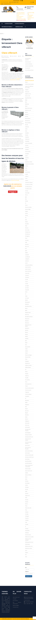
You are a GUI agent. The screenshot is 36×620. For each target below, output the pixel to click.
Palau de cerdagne (28, 355)
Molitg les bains (28, 312)
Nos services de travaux (7, 26)
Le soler (26, 279)
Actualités (14, 598)
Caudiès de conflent (28, 161)
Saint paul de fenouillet (29, 455)
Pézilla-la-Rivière (28, 367)
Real (26, 406)
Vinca (26, 550)
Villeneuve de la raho (29, 546)
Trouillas (26, 524)
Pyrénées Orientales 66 (5, 57)
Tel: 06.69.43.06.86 (29, 48)
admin (20, 56)
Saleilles (26, 472)
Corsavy (26, 190)
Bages (26, 100)
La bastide (27, 254)
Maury (26, 308)
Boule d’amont (27, 118)
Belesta (26, 112)
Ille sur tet (27, 246)
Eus (25, 217)
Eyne (26, 219)
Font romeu (27, 230)
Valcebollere (8, 610)
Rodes (26, 417)
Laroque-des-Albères (29, 265)
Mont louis (27, 314)
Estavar (26, 213)
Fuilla (26, 242)
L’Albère (26, 252)
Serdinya (26, 481)
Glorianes (27, 244)
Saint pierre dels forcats (29, 457)
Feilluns (26, 221)
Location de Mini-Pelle (19, 23)
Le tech (26, 281)
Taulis (26, 497)
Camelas (26, 135)
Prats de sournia (28, 390)
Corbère (26, 180)
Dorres (26, 194)
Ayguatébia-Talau (28, 97)
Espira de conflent (28, 207)
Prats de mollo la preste (29, 388)
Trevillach (26, 520)
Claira (26, 170)
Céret (26, 168)
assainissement (13, 79)
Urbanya (26, 528)
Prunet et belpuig (28, 394)
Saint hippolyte (27, 432)
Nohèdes (26, 338)
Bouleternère (27, 120)
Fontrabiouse (27, 234)
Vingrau (26, 552)
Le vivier (26, 283)
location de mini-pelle (15, 180)
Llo (25, 293)
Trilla (26, 522)
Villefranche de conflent (29, 536)
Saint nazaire (27, 453)
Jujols (26, 250)
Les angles (27, 285)
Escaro (26, 205)
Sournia (26, 489)
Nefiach (26, 336)
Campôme (27, 137)
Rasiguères (27, 404)
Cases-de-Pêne (27, 151)
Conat (26, 178)
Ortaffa (26, 350)
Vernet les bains (28, 534)
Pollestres (27, 375)
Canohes (26, 145)
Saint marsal (27, 445)
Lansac (26, 263)
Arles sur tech (27, 95)
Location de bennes (21, 12)
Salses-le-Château (28, 474)
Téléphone (27, 571)
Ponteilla (26, 377)
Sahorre (26, 419)
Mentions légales (16, 605)
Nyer (26, 340)
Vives (26, 556)
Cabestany (27, 126)
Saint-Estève (27, 459)
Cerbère (26, 166)
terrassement (18, 78)
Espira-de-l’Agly (27, 209)
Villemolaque (27, 544)
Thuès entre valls (28, 507)
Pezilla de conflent (28, 365)
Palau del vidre (27, 357)
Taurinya (26, 499)
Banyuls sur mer (28, 110)
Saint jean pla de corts (29, 436)
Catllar (26, 159)
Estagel (26, 211)
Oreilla (26, 348)
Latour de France (28, 271)
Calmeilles (27, 133)
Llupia (26, 296)
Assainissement (28, 61)
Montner (26, 330)
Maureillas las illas (28, 306)
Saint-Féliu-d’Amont (28, 463)
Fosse (26, 238)
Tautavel (26, 501)
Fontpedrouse (27, 232)
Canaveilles (27, 141)
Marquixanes (27, 302)
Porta (26, 381)
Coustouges (27, 192)
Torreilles (26, 514)
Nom (26, 567)
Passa (26, 359)
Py (25, 398)
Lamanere (27, 260)
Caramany (27, 147)
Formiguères (27, 236)
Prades (26, 386)
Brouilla (26, 124)
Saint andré (27, 423)
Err (25, 203)
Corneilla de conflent (28, 184)
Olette (26, 342)
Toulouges (27, 516)
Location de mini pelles (22, 19)
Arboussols (27, 91)
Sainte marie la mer (28, 470)
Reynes (26, 408)
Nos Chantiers (15, 600)
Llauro (26, 291)
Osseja (26, 353)
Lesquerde (27, 289)
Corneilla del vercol (28, 186)
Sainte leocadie (28, 468)
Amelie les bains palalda (29, 84)
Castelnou (27, 157)
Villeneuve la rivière (28, 548)
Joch (26, 248)
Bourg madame (28, 122)
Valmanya (27, 532)
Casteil (26, 155)
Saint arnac (27, 425)
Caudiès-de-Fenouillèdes (29, 163)
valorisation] (8, 609)
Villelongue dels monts (29, 542)
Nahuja (26, 334)
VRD (18, 79)
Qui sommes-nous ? (16, 597)
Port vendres (27, 379)
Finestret (26, 227)
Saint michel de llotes (29, 450)
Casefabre (27, 149)
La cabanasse (27, 256)
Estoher (26, 215)
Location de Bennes (28, 63)
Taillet (26, 491)
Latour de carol (28, 269)
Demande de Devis (19, 26)
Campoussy (27, 139)
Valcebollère (27, 530)
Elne (26, 199)
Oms (26, 344)
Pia (25, 369)
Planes (26, 371)
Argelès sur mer (28, 93)
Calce (26, 130)
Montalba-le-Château (29, 316)
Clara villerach (9, 53)
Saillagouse (27, 421)
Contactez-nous (15, 607)
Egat (26, 196)
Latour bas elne (28, 267)
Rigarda (26, 412)
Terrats (26, 503)
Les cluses (27, 287)
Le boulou (27, 275)
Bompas (26, 116)
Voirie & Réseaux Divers (29, 70)
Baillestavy (27, 104)
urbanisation (7, 612)
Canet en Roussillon (28, 143)
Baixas (26, 106)
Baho (26, 102)
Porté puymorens (28, 383)
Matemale (27, 304)
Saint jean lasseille (28, 434)
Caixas (26, 128)
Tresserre (27, 518)
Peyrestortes (27, 363)
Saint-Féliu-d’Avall (28, 461)
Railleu (26, 402)
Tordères (26, 512)
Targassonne (27, 495)
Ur (25, 526)
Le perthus (27, 277)
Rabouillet (27, 400)
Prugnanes (27, 392)
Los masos (27, 298)
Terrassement (27, 68)
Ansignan (26, 89)
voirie (9, 596)
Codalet (26, 174)
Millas (26, 310)
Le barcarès (27, 273)
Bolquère (26, 114)
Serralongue (27, 483)
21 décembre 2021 (5, 56)
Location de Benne (8, 23)
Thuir (26, 509)
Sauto (26, 479)
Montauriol (27, 318)
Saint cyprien (27, 427)
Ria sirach (27, 410)
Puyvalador (27, 396)
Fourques (27, 240)
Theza (26, 505)
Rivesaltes (27, 414)
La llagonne (27, 258)
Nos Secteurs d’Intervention (17, 603)
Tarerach (26, 493)
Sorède (26, 485)
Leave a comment (14, 56)
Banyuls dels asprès (28, 108)
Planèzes (26, 373)
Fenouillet (27, 223)
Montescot (27, 322)
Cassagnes (27, 153)
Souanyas (27, 487)
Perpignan (27, 361)
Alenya (26, 82)
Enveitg (26, 201)
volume (5, 596)
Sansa (26, 476)
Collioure (26, 176)
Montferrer (27, 328)
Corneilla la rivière (28, 188)
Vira (26, 554)
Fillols (26, 225)
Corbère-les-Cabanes (29, 182)
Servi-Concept (31, 618)
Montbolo (27, 320)
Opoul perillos (27, 346)
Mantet (26, 300)
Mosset (26, 332)
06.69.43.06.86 (16, 0)
